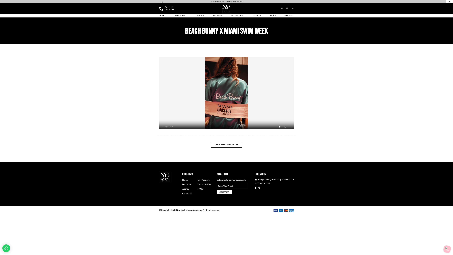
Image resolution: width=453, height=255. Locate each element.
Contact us (289, 15)
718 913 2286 (169, 10)
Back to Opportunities (226, 145)
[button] (6, 248)
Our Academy (180, 15)
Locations (217, 15)
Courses (199, 15)
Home (162, 15)
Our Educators (237, 15)
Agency (257, 15)
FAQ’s (272, 15)
